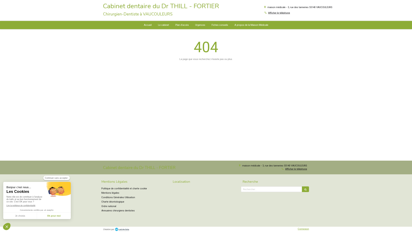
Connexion (303, 228)
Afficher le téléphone (279, 12)
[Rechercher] (305, 189)
